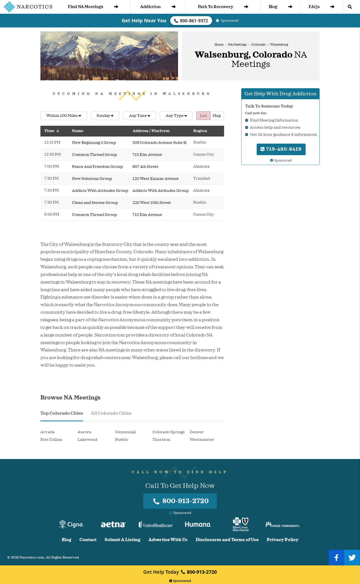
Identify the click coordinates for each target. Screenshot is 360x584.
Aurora (84, 432)
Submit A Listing (122, 540)
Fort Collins (51, 439)
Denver (197, 432)
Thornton (161, 439)
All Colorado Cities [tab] (111, 413)
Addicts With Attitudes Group (100, 190)
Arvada (47, 432)
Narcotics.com (32, 557)
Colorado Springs (168, 432)
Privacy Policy (283, 540)
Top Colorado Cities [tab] (61, 413)
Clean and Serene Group (95, 202)
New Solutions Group (92, 178)
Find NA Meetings (85, 6)
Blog (273, 6)
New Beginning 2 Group (94, 142)
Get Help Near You (144, 20)
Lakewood (87, 439)
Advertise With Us (168, 540)
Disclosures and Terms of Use (227, 540)
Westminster (202, 439)
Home (219, 45)
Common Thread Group (94, 154)
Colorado (258, 45)
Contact (87, 540)
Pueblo (121, 439)
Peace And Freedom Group (97, 166)
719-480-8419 (283, 149)
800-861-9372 (194, 21)
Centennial (125, 432)
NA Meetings (237, 45)
